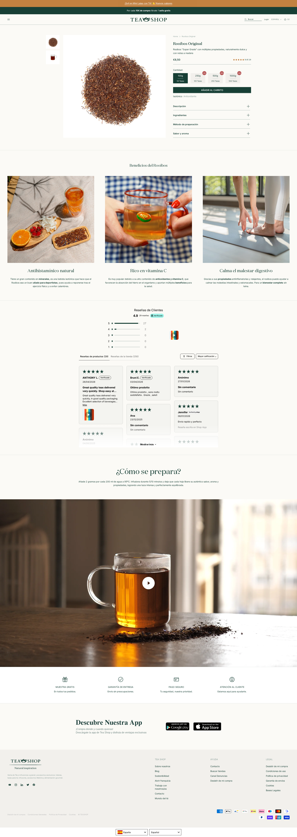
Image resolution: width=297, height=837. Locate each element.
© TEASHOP (83, 814)
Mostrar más (147, 444)
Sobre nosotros (162, 766)
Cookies (270, 785)
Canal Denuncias (218, 776)
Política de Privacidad (58, 814)
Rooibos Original (188, 36)
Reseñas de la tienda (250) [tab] (125, 356)
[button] (239, 60)
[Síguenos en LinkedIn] (21, 784)
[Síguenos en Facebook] (34, 784)
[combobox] (132, 832)
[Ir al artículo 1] (53, 42)
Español (275, 19)
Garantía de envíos (275, 780)
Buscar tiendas (217, 771)
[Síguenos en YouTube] (9, 784)
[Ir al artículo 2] (53, 57)
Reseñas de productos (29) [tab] (94, 356)
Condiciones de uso (276, 771)
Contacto (159, 793)
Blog (157, 771)
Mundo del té (161, 798)
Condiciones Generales (37, 814)
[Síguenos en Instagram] (15, 784)
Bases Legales (273, 790)
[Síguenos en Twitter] (28, 784)
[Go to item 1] (174, 335)
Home (175, 36)
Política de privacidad (277, 776)
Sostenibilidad (162, 776)
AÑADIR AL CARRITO (212, 90)
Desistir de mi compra (221, 780)
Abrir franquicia (162, 780)
